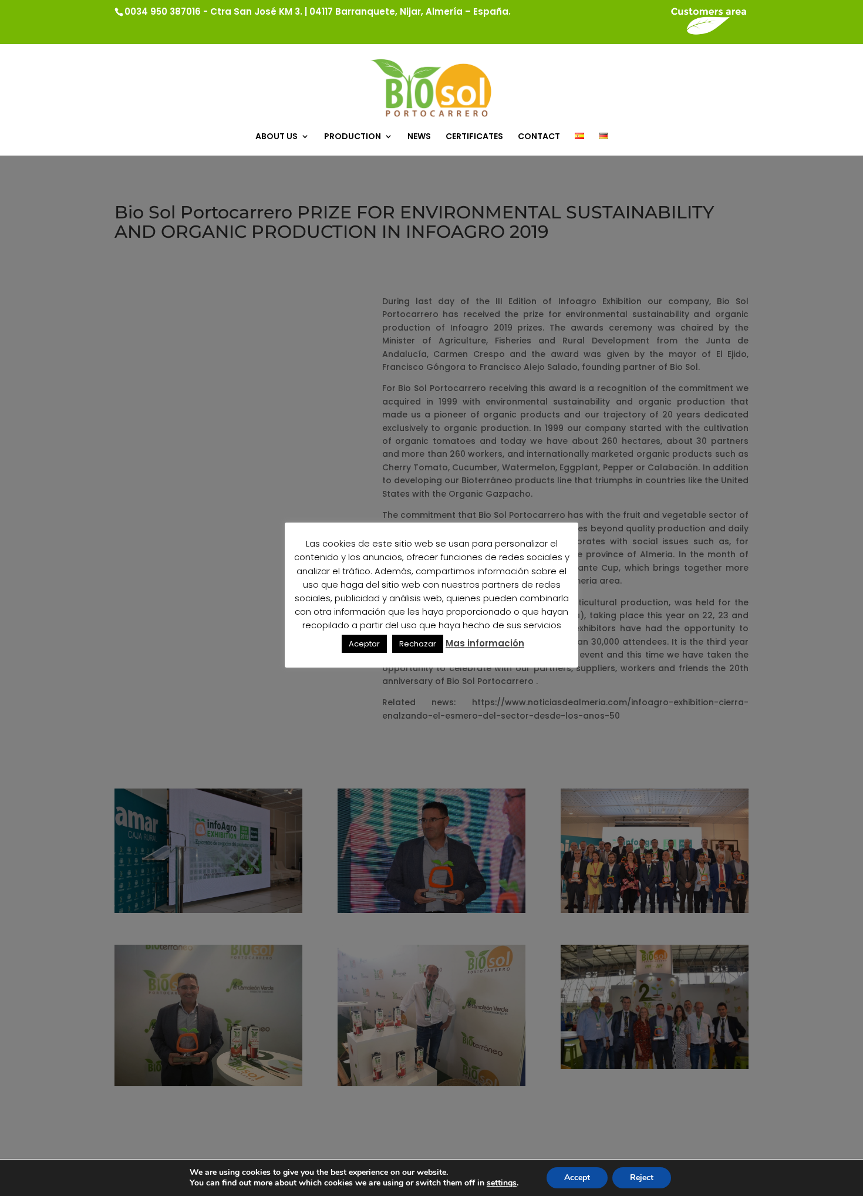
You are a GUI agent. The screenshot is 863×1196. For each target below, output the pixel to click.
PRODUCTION (352, 137)
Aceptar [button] (364, 643)
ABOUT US (276, 137)
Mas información (485, 643)
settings (502, 1183)
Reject (641, 1177)
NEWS (419, 137)
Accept (577, 1177)
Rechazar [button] (417, 643)
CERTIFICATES (474, 137)
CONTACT (539, 137)
